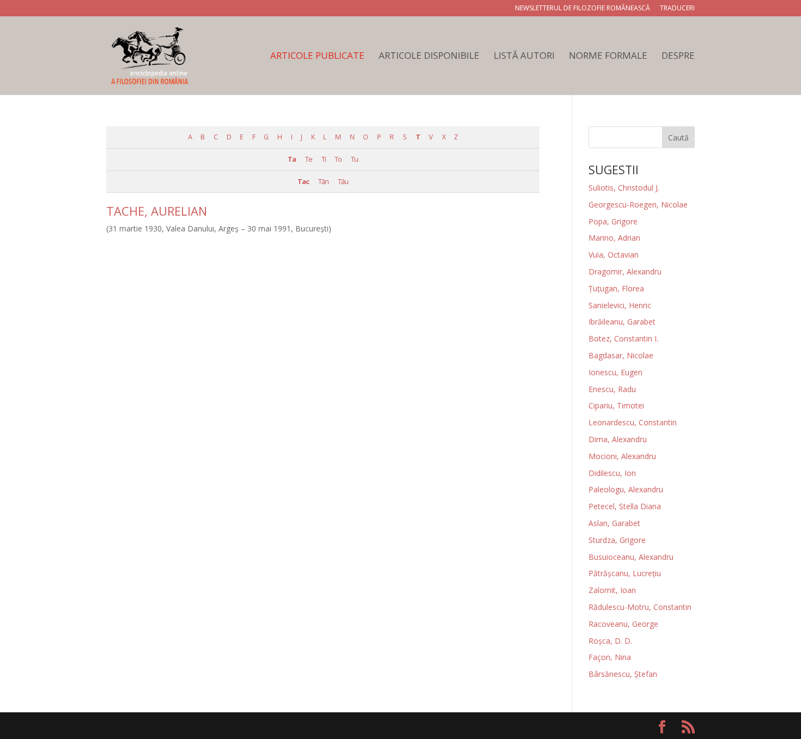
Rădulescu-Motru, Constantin (639, 607)
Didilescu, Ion (612, 473)
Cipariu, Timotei (616, 405)
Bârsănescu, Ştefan (622, 674)
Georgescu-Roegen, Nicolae (638, 204)
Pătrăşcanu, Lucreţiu (624, 573)
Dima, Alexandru (617, 439)
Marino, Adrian (614, 238)
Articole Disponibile (429, 57)
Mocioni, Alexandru (622, 456)
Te (308, 159)
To (338, 159)
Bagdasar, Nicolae (620, 355)
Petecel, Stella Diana (624, 506)
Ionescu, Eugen (615, 372)
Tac (303, 181)
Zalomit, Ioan (612, 590)
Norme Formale (608, 57)
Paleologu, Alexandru (625, 489)
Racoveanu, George (623, 624)
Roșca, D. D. (610, 641)
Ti (323, 159)
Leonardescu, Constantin (632, 422)
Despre (678, 57)
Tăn (323, 181)
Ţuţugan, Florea (616, 288)
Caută (678, 137)
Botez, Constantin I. (623, 338)
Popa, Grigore (613, 221)
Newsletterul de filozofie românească (582, 9)
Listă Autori (524, 57)
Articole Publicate (317, 57)
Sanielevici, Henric (619, 305)
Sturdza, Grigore (617, 540)
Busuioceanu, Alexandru (630, 557)
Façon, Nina (609, 657)
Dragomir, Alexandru (625, 271)
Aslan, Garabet (614, 523)
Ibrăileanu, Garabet (622, 321)
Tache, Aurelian (156, 211)
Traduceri (677, 9)
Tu (354, 159)
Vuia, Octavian (613, 254)
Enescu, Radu (612, 389)
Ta (292, 159)
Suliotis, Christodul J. (623, 187)
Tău (343, 181)
